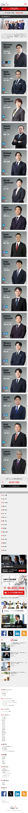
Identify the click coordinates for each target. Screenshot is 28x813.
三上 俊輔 (5, 495)
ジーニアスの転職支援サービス (7, 746)
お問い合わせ (6, 780)
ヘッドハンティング (7, 698)
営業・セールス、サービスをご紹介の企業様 (9, 597)
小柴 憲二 (5, 546)
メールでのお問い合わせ (14, 486)
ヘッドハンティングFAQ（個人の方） (8, 751)
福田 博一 (5, 506)
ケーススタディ (6, 709)
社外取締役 (4, 693)
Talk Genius (5, 766)
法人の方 (3, 782)
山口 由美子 (5, 502)
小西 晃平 (5, 524)
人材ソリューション (7, 689)
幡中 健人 (3, 731)
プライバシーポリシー (5, 802)
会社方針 (3, 758)
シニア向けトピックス (6, 775)
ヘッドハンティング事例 (6, 711)
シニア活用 (4, 695)
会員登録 (3, 784)
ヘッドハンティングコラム (6, 773)
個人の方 (5, 744)
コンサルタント (6, 714)
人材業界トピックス (5, 772)
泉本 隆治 (4, 528)
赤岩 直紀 (5, 539)
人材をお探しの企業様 (10, 12)
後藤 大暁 (3, 740)
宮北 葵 (4, 535)
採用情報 (3, 763)
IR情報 (3, 761)
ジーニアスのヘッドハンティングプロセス (9, 702)
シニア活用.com (5, 749)
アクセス (3, 760)
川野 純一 (5, 550)
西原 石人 (5, 517)
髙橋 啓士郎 (4, 732)
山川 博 (4, 513)
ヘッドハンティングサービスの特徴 (8, 700)
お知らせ (5, 787)
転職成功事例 (4, 748)
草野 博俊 (3, 729)
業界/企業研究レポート (6, 770)
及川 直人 (5, 498)
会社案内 (5, 754)
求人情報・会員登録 (14, 9)
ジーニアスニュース (5, 776)
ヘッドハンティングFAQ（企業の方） (8, 705)
